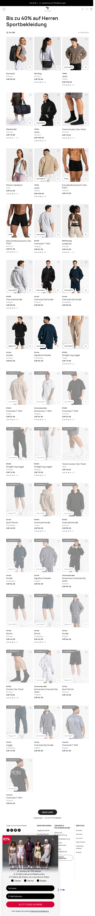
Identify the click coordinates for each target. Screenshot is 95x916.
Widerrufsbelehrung (61, 839)
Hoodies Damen (42, 834)
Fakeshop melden (78, 847)
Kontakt (77, 830)
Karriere (77, 834)
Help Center (79, 842)
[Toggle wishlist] (30, 39)
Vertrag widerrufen (60, 858)
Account (77, 838)
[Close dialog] (52, 839)
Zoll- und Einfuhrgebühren (59, 850)
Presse (77, 852)
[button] (4, 9)
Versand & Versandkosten (59, 844)
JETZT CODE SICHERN (30, 904)
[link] (89, 9)
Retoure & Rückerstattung (59, 833)
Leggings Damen (42, 830)
